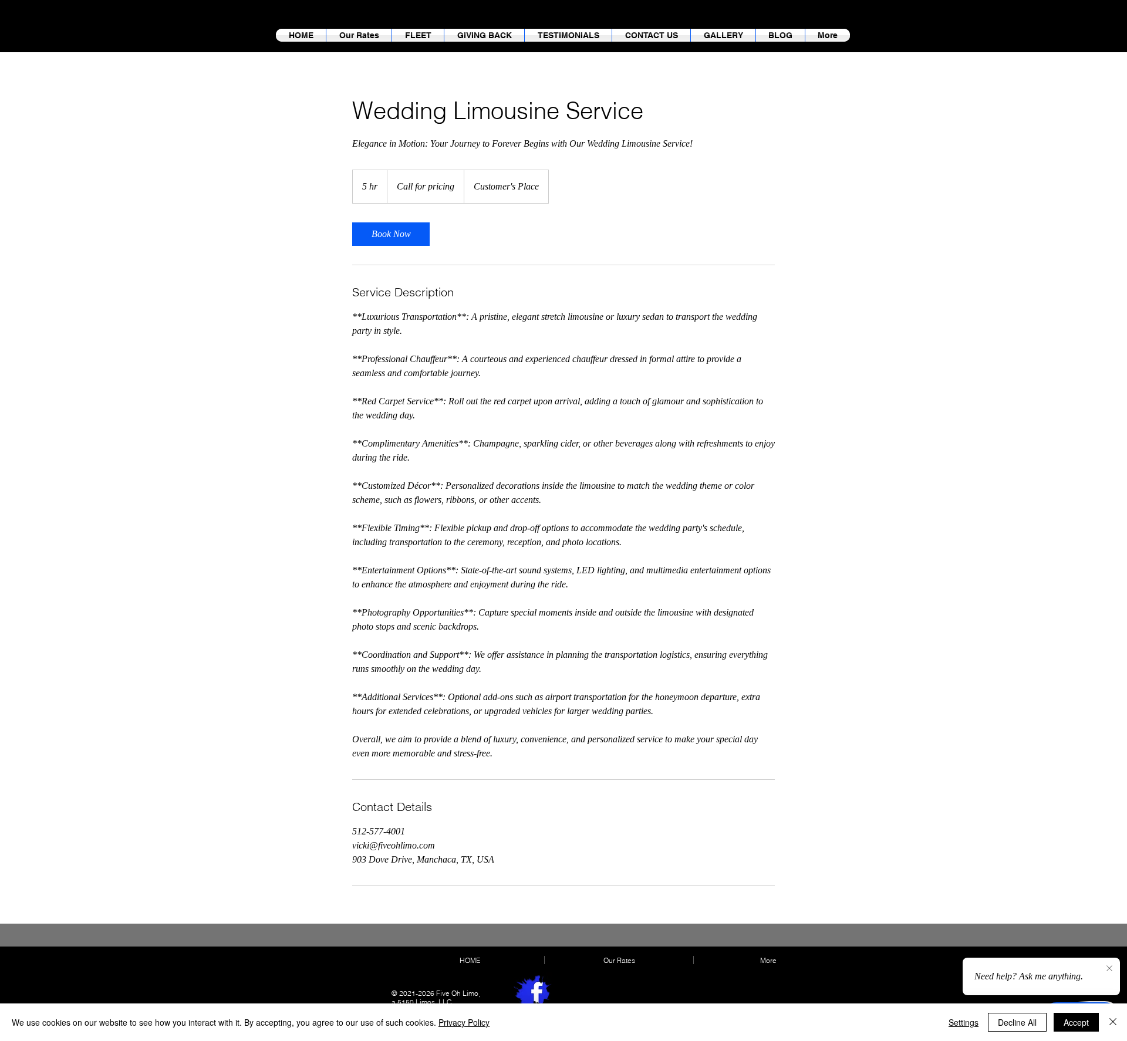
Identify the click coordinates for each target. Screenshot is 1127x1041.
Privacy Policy (464, 1022)
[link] (391, 234)
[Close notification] (1109, 969)
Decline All (1017, 1022)
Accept (1076, 1022)
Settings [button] (963, 1022)
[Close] (1113, 1022)
